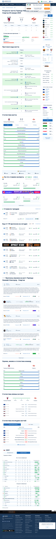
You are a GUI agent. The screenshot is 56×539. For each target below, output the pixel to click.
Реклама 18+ (28, 6)
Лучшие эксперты (28, 519)
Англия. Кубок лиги (48, 99)
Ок (47, 527)
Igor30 (7, 329)
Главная (3, 7)
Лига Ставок (37, 527)
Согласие (26, 524)
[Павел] (4, 284)
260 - (30, 301)
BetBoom (36, 529)
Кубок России (48, 96)
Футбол (47, 92)
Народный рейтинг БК (38, 519)
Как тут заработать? (48, 517)
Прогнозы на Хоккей (9, 7)
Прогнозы (6, 4)
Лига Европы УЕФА (48, 91)
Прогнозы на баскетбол (19, 530)
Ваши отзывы (27, 522)
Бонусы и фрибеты (28, 517)
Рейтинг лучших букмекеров (47, 138)
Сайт (47, 120)
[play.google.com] (5, 531)
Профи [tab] (50, 15)
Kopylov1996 (8, 315)
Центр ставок (18, 4)
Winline (36, 524)
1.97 (52, 58)
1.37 (52, 57)
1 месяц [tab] (45, 15)
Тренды (7, 173)
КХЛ (14, 7)
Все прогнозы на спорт (19, 522)
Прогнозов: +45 (47, 62)
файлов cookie (51, 524)
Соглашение (27, 527)
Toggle (29, 224)
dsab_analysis (8, 301)
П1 (44, 54)
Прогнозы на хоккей (18, 527)
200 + (27, 301)
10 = (29, 301)
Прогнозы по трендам (18, 524)
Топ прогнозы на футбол (19, 519)
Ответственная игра (28, 532)
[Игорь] (4, 330)
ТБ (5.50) (7, 296)
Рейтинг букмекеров (38, 517)
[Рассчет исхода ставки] (20, 296)
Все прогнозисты (47, 39)
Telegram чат (27, 529)
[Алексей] (4, 302)
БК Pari (36, 532)
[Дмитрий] (4, 316)
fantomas (7, 344)
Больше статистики (22, 444)
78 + (27, 344)
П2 (6, 353)
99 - (30, 344)
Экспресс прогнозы (18, 532)
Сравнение (22, 173)
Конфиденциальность (28, 525)
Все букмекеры (37, 522)
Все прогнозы (38, 223)
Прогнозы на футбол (18, 525)
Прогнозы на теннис (18, 529)
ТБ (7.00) (7, 310)
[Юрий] (4, 345)
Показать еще (21, 205)
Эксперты (24, 4)
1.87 (52, 60)
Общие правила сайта (48, 519)
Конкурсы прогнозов (18, 517)
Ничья (48, 55)
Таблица (37, 173)
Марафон (36, 525)
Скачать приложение (28, 530)
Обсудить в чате (21, 171)
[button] (38, 1)
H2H (29, 173)
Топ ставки (12, 4)
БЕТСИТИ (36, 530)
